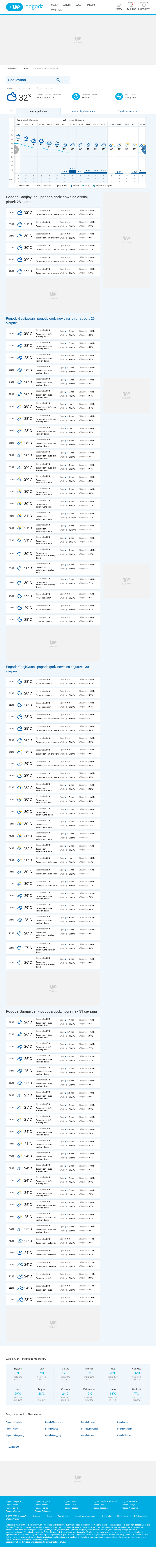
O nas (49, 1516)
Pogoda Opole (12, 1508)
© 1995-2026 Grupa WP (16, 1516)
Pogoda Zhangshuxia (54, 1422)
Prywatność (63, 1516)
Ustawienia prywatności (85, 1516)
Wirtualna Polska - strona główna (14, 7)
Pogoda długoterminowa (83, 111)
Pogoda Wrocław (13, 1511)
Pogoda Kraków (41, 1505)
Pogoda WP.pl (12, 69)
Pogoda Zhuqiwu (124, 1435)
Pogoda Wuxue (51, 1428)
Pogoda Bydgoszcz (43, 1501)
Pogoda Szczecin (100, 1508)
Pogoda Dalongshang (15, 1435)
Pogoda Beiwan (87, 1435)
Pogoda (34, 7)
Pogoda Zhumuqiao (89, 1428)
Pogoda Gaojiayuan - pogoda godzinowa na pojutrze (44, 667)
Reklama (36, 1516)
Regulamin (106, 1516)
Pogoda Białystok (13, 1501)
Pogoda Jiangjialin (14, 1422)
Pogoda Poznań (41, 1508)
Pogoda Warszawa (130, 1508)
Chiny (25, 69)
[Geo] (66, 80)
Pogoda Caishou (124, 1422)
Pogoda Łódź (98, 1505)
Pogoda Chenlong (124, 1428)
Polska (54, 5)
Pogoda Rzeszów (71, 1508)
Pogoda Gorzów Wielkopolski (105, 1501)
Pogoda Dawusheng (89, 1422)
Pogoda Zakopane (43, 1511)
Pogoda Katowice (129, 1501)
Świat (79, 5)
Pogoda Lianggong (53, 1435)
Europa (67, 5)
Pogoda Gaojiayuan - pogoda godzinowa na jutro (41, 318)
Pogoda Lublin (70, 1505)
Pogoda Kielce (12, 1505)
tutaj (63, 1542)
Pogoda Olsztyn (128, 1505)
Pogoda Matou (12, 1428)
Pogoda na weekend (127, 111)
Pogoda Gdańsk (71, 1501)
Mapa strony (122, 1516)
